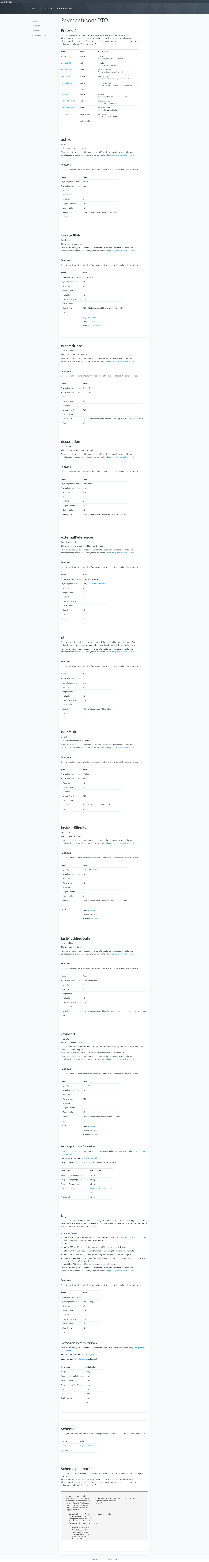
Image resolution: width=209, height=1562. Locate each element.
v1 (40, 8)
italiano (49, 8)
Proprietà (36, 26)
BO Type (86, 322)
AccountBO (92, 318)
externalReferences (69, 83)
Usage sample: (67, 1162)
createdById (66, 63)
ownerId (64, 114)
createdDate (66, 70)
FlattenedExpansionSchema (101, 1188)
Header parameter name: (72, 1158)
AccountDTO (94, 326)
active (63, 56)
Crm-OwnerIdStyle (92, 1158)
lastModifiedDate (68, 108)
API (34, 8)
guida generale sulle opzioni (121, 155)
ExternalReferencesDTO (99, 584)
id (62, 90)
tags (62, 121)
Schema (35, 31)
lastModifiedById (68, 101)
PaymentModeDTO (66, 8)
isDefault (64, 94)
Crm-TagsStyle (90, 1354)
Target (85, 318)
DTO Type (86, 326)
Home (34, 21)
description (65, 76)
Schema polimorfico (40, 35)
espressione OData (131, 1237)
